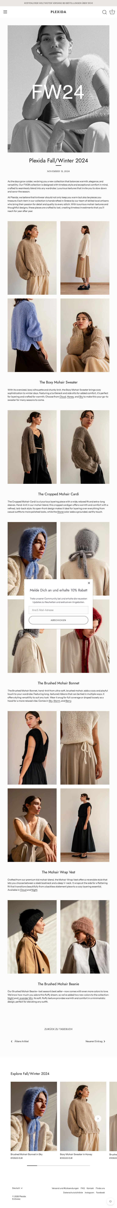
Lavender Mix (25, 998)
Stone (60, 511)
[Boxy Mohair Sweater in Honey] (83, 1116)
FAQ (83, 1188)
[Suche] (104, 12)
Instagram (89, 1192)
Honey (70, 396)
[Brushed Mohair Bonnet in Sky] (34, 1116)
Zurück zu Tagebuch (58, 1029)
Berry (68, 700)
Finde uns (100, 1188)
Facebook (100, 1192)
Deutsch (16, 1188)
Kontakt (90, 1188)
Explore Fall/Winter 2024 (30, 1073)
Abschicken (58, 620)
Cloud (63, 396)
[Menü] (5, 12)
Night (34, 889)
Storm (56, 700)
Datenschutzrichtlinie (73, 1192)
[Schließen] (89, 583)
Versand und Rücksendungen (65, 1188)
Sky (81, 396)
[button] (19, 1118)
